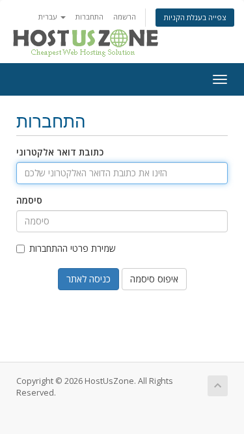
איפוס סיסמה (154, 279)
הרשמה (124, 16)
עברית (48, 16)
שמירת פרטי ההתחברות (72, 248)
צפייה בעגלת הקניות (195, 17)
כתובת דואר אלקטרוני (59, 152)
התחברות (89, 16)
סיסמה (29, 200)
